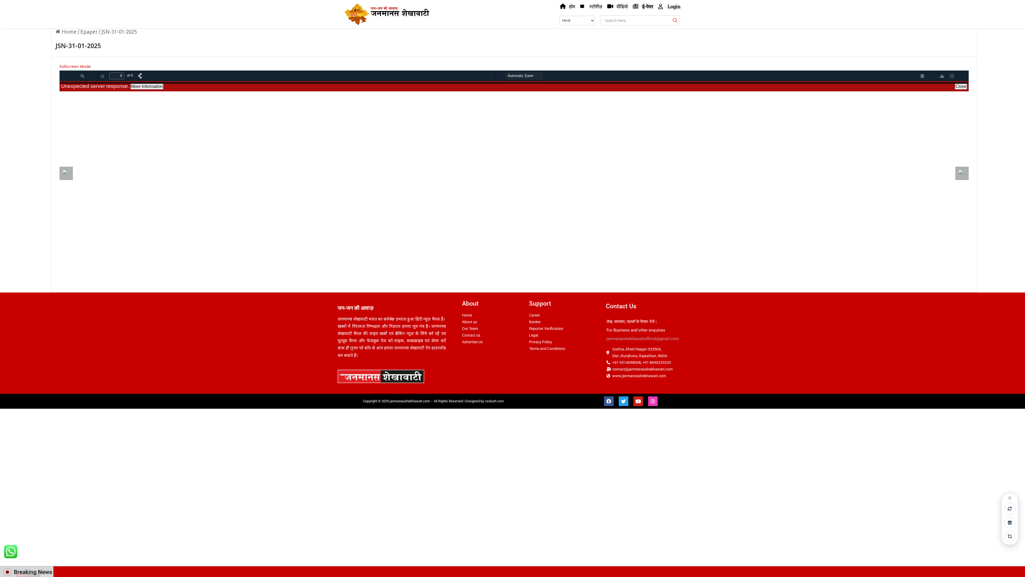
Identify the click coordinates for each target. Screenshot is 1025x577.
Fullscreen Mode (75, 66)
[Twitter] (623, 401)
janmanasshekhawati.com (410, 401)
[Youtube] (638, 401)
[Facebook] (609, 401)
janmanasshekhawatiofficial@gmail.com (642, 338)
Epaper (89, 32)
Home (68, 32)
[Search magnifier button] (675, 20)
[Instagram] (653, 401)
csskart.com (494, 401)
